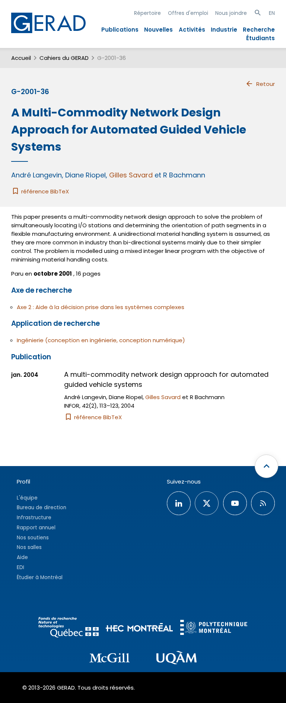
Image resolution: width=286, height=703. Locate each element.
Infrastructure (34, 517)
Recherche (259, 29)
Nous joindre (231, 13)
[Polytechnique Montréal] (214, 628)
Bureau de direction (41, 507)
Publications (120, 29)
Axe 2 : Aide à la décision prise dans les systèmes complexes (100, 307)
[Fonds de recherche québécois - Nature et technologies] (68, 628)
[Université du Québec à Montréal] (176, 658)
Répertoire (147, 13)
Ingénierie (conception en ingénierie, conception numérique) (101, 340)
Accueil (21, 58)
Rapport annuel (36, 527)
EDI (20, 567)
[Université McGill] (109, 659)
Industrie (224, 29)
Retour (265, 84)
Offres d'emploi (188, 13)
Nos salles (29, 547)
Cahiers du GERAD (64, 58)
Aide (22, 557)
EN (272, 13)
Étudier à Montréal (40, 577)
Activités (192, 29)
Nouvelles (158, 29)
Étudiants (260, 38)
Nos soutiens (33, 537)
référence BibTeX (44, 191)
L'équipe (27, 497)
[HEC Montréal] (139, 628)
